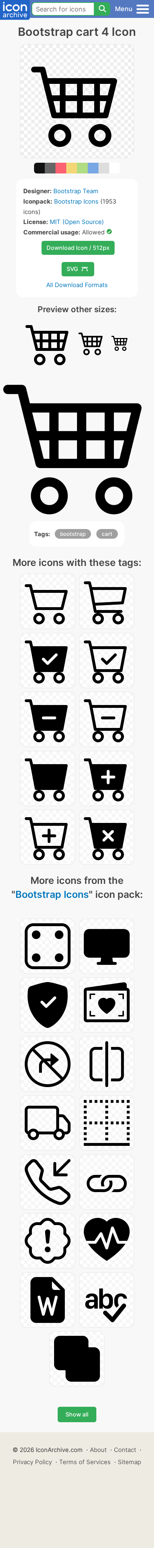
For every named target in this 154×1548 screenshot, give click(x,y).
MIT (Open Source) (77, 221)
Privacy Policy (32, 1462)
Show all (77, 1414)
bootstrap (73, 533)
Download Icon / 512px (78, 247)
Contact (125, 1449)
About (98, 1449)
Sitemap (129, 1462)
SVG (72, 268)
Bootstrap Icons (76, 201)
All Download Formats (77, 285)
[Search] (102, 9)
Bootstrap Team (75, 191)
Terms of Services (85, 1462)
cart (107, 533)
